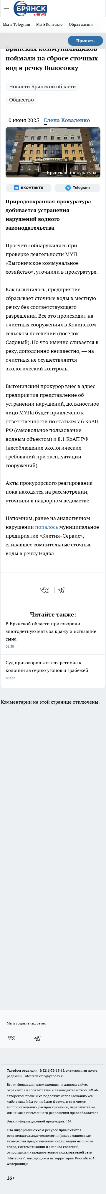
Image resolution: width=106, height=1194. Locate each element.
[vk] (45, 590)
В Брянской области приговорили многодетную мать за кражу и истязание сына (51, 634)
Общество (21, 99)
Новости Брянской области (42, 86)
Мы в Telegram (16, 24)
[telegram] (63, 590)
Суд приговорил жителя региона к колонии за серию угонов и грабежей (47, 670)
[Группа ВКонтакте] (29, 188)
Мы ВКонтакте (49, 24)
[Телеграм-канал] (77, 188)
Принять (85, 40)
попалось (46, 527)
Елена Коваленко (67, 120)
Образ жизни (81, 24)
